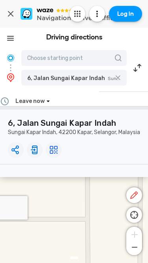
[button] (74, 78)
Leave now (30, 101)
